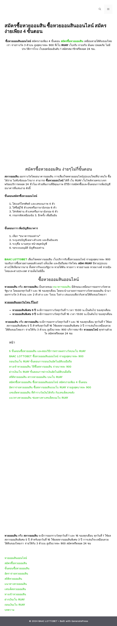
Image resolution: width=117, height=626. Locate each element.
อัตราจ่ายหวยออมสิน (16, 573)
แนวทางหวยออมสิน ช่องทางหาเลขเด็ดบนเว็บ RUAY (38, 397)
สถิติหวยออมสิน (13, 578)
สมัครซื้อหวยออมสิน (72, 41)
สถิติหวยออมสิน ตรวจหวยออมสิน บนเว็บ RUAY (35, 377)
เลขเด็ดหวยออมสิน (15, 589)
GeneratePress (79, 621)
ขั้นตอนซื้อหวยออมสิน (17, 568)
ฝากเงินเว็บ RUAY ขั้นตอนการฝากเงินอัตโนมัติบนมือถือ (40, 371)
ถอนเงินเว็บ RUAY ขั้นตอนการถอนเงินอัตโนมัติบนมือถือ (40, 361)
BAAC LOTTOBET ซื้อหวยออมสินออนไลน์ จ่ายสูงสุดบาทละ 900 (46, 356)
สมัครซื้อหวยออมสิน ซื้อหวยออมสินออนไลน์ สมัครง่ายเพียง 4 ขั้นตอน (48, 382)
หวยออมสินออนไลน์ (16, 558)
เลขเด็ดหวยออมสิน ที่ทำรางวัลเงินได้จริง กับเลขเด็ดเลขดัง (41, 392)
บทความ (9, 609)
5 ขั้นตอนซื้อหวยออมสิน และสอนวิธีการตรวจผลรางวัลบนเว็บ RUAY (47, 351)
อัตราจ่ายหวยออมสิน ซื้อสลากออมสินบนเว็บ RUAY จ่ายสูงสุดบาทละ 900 (50, 387)
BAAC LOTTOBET (16, 259)
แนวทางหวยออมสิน (16, 583)
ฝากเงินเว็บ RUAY (15, 599)
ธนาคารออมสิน (62, 286)
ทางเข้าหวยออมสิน (15, 594)
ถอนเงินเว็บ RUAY (15, 604)
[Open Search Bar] (100, 9)
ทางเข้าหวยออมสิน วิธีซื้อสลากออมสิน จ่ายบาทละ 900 (40, 366)
